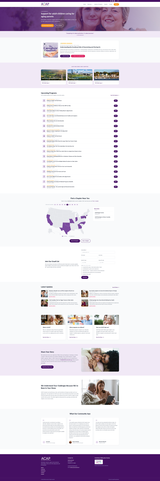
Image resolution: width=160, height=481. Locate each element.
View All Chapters (74, 240)
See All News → (115, 287)
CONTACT (42, 472)
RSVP (116, 100)
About (84, 4)
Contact (110, 4)
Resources (89, 4)
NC (69, 204)
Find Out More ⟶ (47, 337)
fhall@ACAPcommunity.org (66, 359)
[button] (80, 226)
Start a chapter (95, 201)
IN (62, 204)
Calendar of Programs (98, 4)
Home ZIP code (101, 260)
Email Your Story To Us (47, 367)
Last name (100, 255)
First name (83, 255)
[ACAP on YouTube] (114, 1)
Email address (84, 250)
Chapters (106, 4)
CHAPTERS (43, 469)
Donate (116, 4)
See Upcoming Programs (47, 25)
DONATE (42, 474)
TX (77, 204)
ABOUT (42, 467)
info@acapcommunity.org (74, 467)
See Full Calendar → (115, 95)
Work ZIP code (83, 260)
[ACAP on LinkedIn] (112, 0)
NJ (67, 204)
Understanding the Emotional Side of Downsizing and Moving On (80, 47)
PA (74, 204)
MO (64, 204)
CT (57, 204)
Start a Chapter (85, 240)
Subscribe (85, 277)
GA (59, 204)
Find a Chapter (59, 25)
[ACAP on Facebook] (110, 0)
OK (72, 204)
